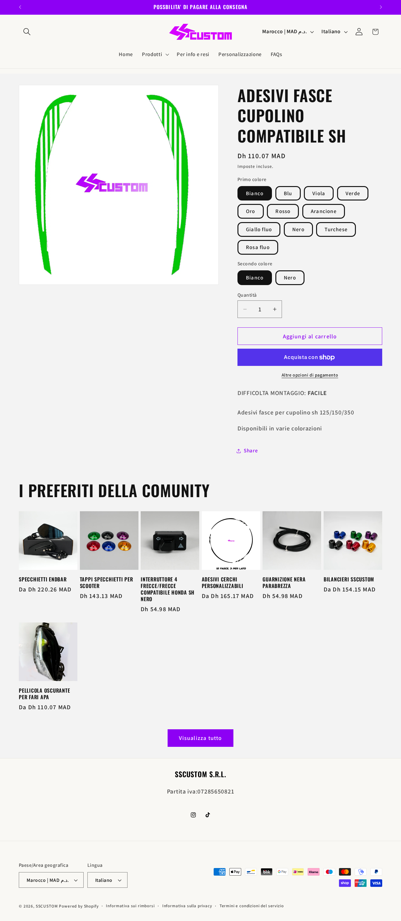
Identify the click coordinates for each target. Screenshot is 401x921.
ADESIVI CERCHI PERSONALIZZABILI (222, 582)
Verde (353, 193)
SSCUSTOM (47, 906)
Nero (298, 229)
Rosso (282, 211)
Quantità (247, 295)
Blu (288, 193)
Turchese (336, 229)
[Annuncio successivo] (381, 7)
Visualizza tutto (200, 737)
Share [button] (251, 450)
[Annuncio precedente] (20, 7)
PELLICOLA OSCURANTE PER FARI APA (44, 693)
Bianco (254, 193)
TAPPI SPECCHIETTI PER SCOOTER (106, 582)
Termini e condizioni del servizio (252, 905)
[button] (27, 31)
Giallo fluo (259, 229)
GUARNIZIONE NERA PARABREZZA (284, 582)
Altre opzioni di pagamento (310, 375)
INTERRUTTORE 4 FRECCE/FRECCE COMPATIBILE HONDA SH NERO (168, 589)
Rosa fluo (258, 247)
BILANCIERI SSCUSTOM (349, 579)
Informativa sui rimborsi (130, 905)
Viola (318, 193)
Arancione (323, 211)
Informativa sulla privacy (187, 905)
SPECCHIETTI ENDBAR (43, 579)
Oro (250, 211)
